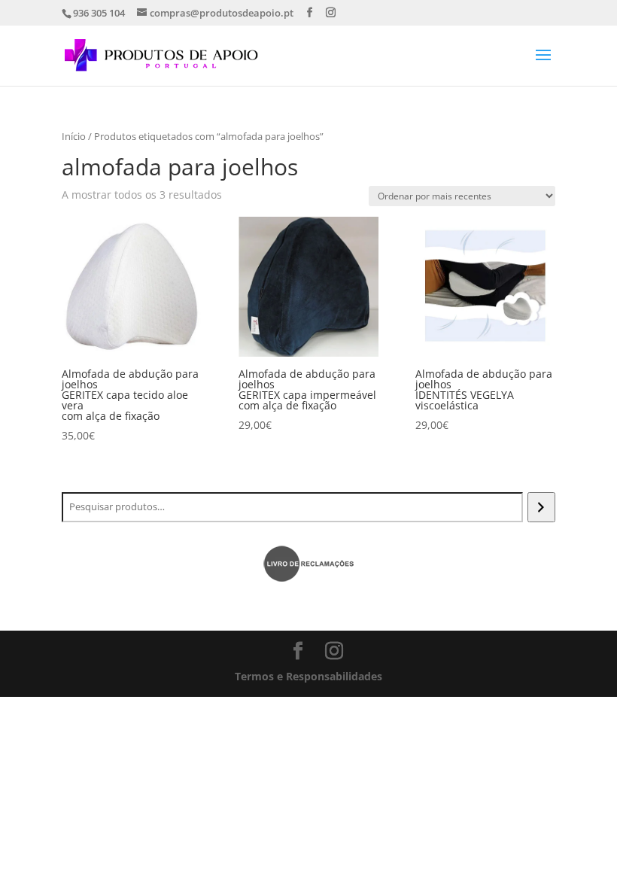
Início (74, 136)
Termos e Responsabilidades (308, 676)
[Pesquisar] (541, 507)
